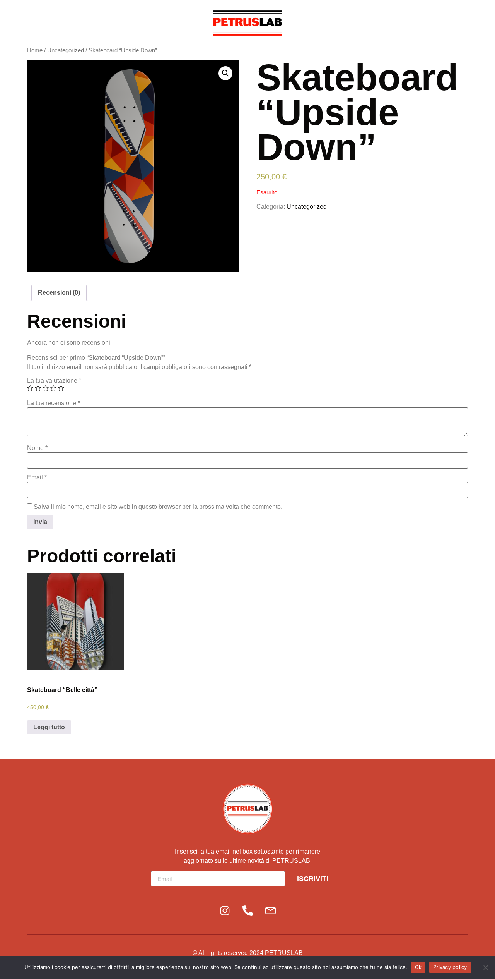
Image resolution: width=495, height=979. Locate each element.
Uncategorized (65, 50)
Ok (418, 967)
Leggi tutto (49, 727)
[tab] (59, 293)
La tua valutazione (54, 381)
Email (37, 477)
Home (35, 50)
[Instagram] (224, 910)
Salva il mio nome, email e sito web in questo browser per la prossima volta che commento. (158, 507)
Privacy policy (450, 967)
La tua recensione (53, 403)
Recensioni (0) (59, 292)
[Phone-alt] (247, 910)
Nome (37, 448)
